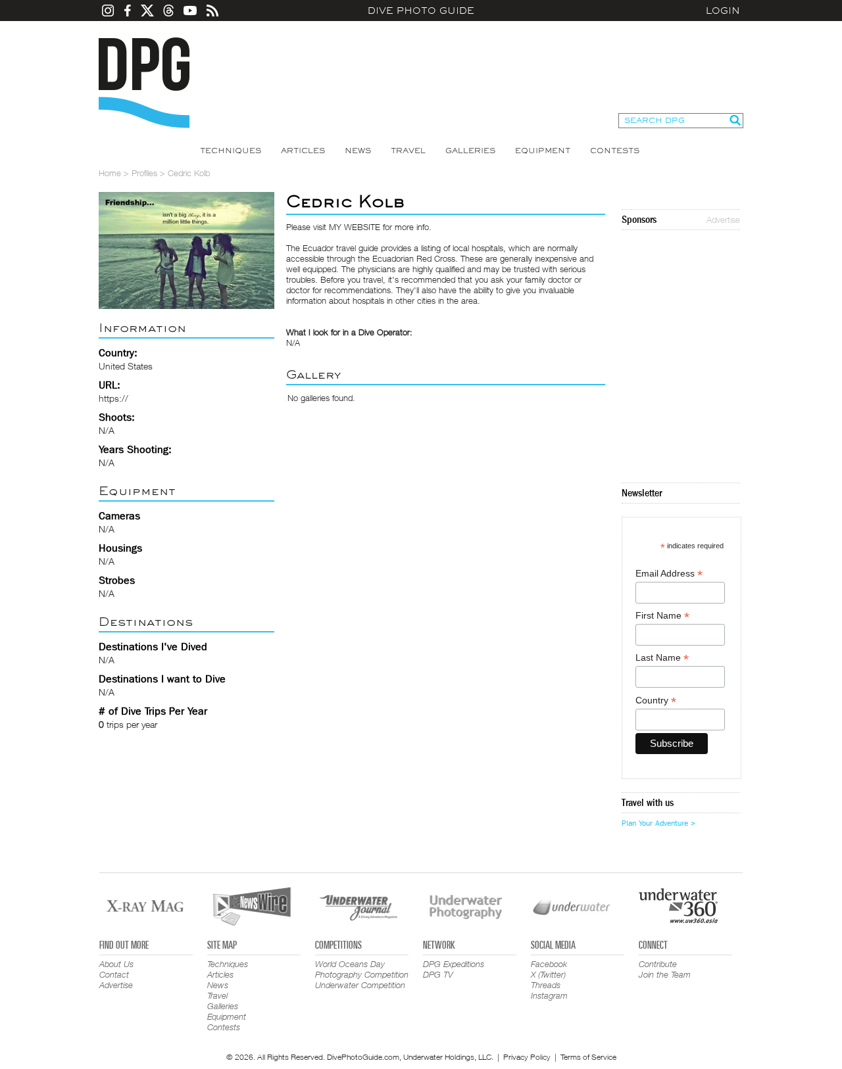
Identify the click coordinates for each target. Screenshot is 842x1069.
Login (723, 10)
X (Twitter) (548, 974)
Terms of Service (588, 1057)
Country (655, 700)
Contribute (658, 964)
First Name (662, 615)
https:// (113, 398)
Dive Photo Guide (421, 10)
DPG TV (438, 974)
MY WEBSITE (354, 227)
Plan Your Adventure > (658, 823)
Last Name (662, 658)
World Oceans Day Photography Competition (362, 969)
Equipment (542, 150)
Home (110, 173)
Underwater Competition (360, 985)
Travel (408, 150)
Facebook (549, 964)
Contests (614, 150)
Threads (545, 985)
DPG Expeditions (453, 964)
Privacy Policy (527, 1057)
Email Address (669, 573)
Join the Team (665, 974)
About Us (116, 964)
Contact (114, 974)
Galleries (470, 150)
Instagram (549, 995)
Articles (303, 150)
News (358, 150)
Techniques (230, 150)
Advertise (723, 219)
